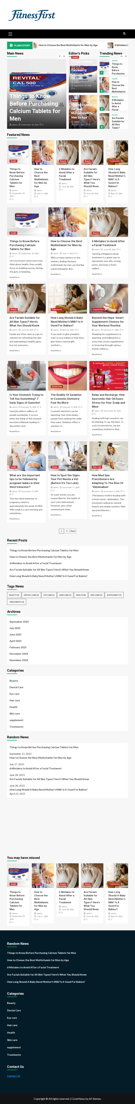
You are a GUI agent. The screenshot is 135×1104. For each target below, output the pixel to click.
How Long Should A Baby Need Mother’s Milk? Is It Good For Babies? (117, 128)
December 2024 (19, 653)
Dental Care (57, 387)
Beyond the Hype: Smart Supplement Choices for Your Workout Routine (108, 321)
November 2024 (19, 660)
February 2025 (18, 647)
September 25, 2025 (30, 125)
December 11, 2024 (70, 487)
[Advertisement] (34, 825)
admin (14, 125)
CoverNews (78, 1098)
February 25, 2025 (28, 407)
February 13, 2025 (69, 407)
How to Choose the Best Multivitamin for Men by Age (42, 45)
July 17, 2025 (79, 125)
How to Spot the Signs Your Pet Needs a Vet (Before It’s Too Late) (65, 479)
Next (73, 531)
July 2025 (15, 628)
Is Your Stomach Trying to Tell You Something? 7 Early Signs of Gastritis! (26, 398)
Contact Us (13, 1075)
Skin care (97, 467)
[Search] (124, 33)
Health (13, 90)
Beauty (115, 79)
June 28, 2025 (68, 187)
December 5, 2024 (112, 491)
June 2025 (15, 634)
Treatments (117, 115)
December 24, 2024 (112, 411)
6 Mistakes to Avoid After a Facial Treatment (118, 88)
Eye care (49, 595)
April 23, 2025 (116, 194)
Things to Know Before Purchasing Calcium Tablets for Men (82, 70)
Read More (15, 277)
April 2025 (16, 640)
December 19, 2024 (29, 491)
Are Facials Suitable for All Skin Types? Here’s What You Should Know (118, 110)
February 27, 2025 (111, 330)
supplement (98, 310)
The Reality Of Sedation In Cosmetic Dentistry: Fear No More (66, 398)
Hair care (97, 387)
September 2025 (19, 621)
